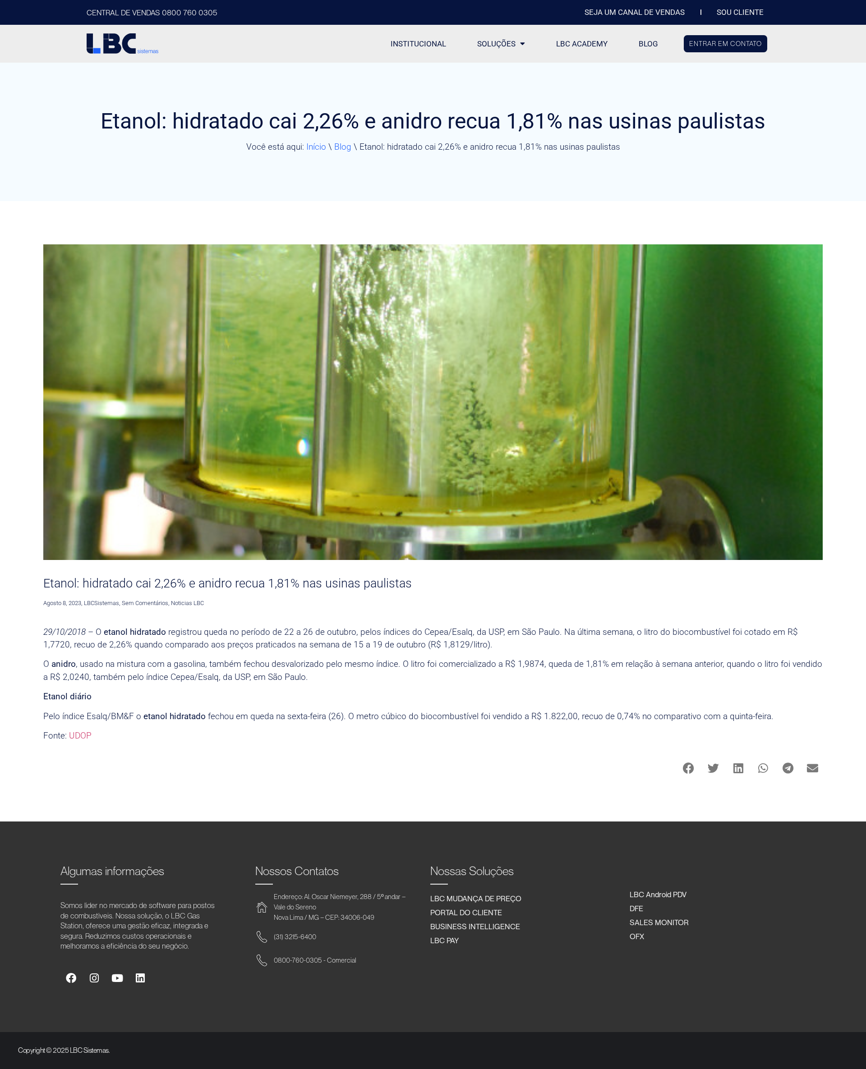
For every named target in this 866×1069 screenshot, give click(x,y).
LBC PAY (444, 940)
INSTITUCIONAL (418, 43)
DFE (636, 908)
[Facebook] (70, 978)
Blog (342, 147)
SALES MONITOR (659, 922)
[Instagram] (93, 978)
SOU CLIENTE (740, 12)
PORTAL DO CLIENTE (466, 912)
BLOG (648, 43)
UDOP (80, 735)
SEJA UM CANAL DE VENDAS (635, 12)
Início (316, 147)
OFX (637, 936)
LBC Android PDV (658, 894)
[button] (688, 768)
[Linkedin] (140, 978)
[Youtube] (117, 978)
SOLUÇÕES (496, 43)
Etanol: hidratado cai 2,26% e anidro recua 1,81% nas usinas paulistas (227, 583)
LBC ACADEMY (582, 43)
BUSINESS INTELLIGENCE (475, 926)
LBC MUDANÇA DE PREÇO (475, 898)
